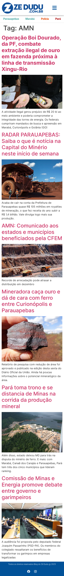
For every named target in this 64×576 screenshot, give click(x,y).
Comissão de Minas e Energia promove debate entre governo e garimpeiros (32, 487)
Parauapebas (11, 18)
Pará (58, 18)
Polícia (45, 18)
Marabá (30, 18)
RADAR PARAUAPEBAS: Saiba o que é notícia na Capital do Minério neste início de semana (31, 144)
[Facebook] (29, 571)
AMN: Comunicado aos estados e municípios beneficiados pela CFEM (32, 231)
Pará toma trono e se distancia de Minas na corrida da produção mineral (29, 396)
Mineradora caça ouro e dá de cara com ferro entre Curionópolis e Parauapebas (31, 301)
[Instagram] (35, 571)
